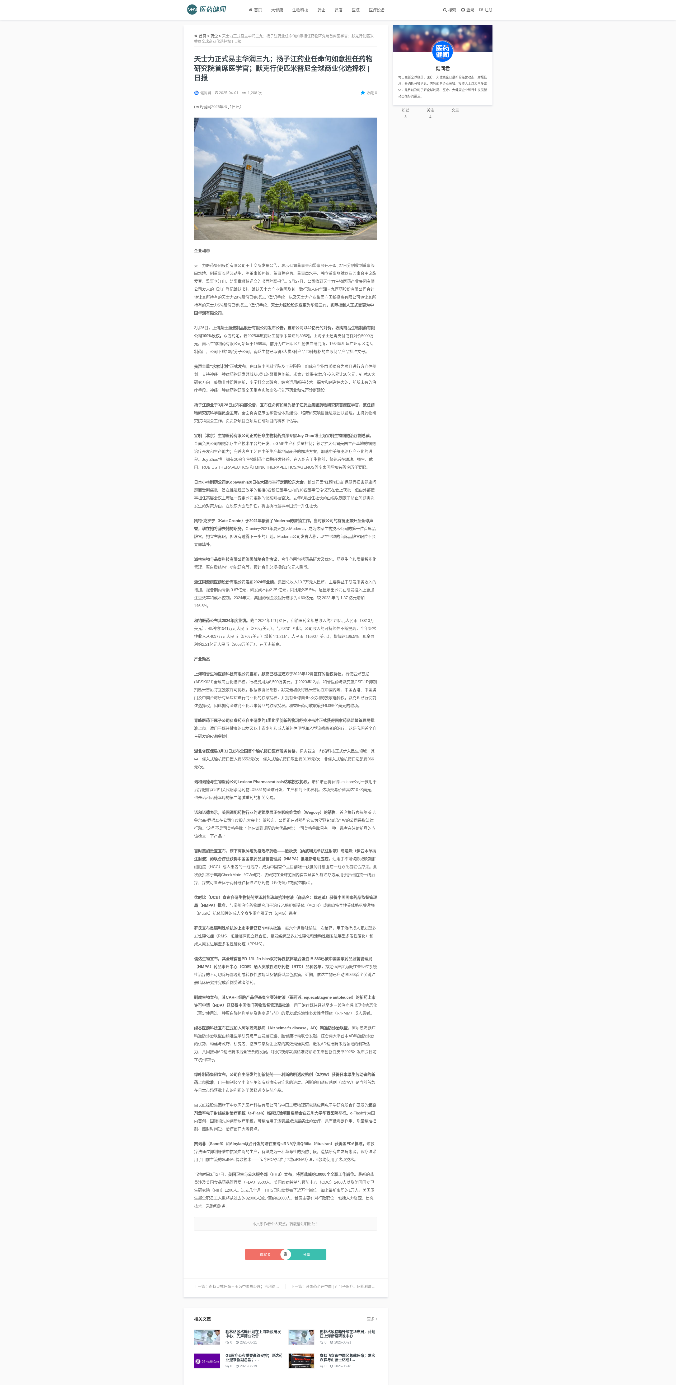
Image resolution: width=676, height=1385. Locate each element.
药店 (338, 10)
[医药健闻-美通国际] (208, 9)
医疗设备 (377, 10)
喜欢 (265, 1254)
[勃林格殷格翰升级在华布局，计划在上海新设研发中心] (301, 1337)
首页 (202, 36)
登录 (470, 10)
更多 (370, 1319)
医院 (356, 10)
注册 (488, 10)
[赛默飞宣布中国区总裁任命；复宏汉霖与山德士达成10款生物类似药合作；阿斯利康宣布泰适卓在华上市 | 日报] (301, 1361)
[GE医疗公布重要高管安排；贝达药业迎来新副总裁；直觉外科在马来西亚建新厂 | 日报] (207, 1361)
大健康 (277, 10)
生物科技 (300, 10)
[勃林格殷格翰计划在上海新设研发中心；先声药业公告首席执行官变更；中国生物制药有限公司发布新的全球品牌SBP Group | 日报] (207, 1337)
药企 (321, 10)
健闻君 (205, 93)
